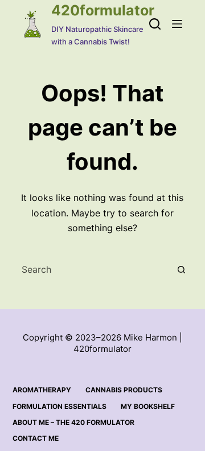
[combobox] (92, 269)
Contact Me (36, 438)
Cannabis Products (123, 390)
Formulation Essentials (59, 406)
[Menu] (177, 24)
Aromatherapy (42, 390)
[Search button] (181, 269)
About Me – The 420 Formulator (73, 422)
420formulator (102, 10)
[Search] (155, 24)
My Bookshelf (148, 406)
